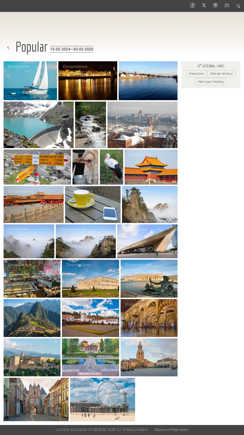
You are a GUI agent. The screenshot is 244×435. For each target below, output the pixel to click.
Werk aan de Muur (221, 73)
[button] (7, 427)
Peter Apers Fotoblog (211, 81)
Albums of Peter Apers (171, 430)
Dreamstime (196, 73)
